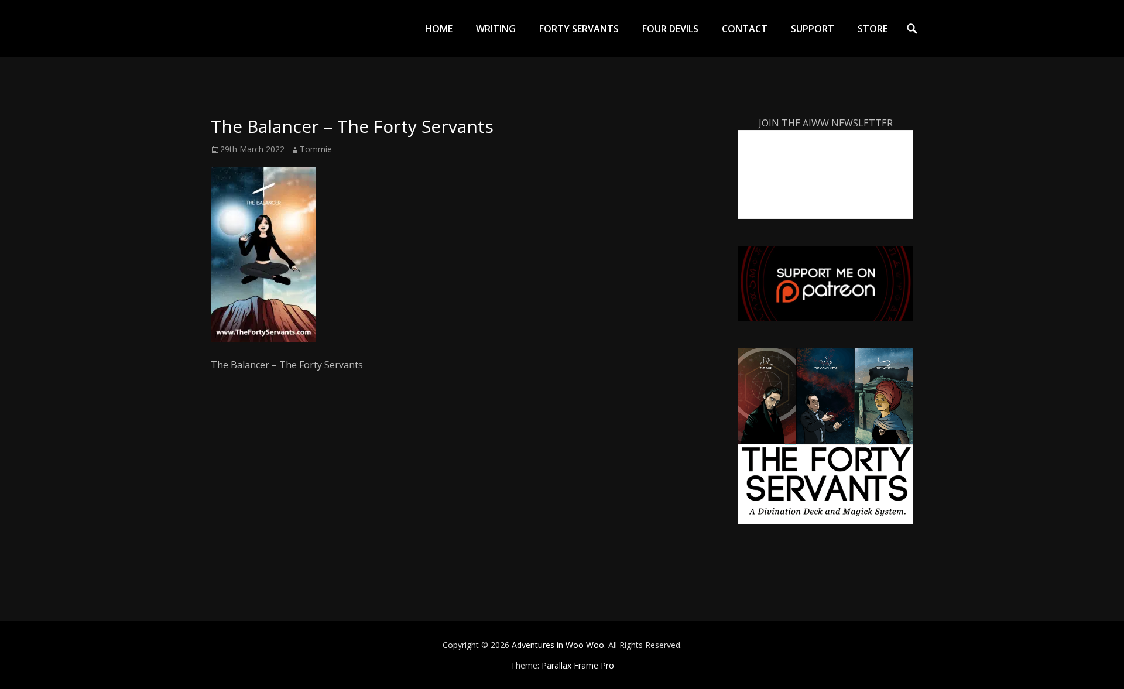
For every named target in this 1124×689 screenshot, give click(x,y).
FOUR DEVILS (670, 28)
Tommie (316, 149)
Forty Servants (579, 28)
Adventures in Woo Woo (558, 644)
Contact (744, 28)
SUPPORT (812, 28)
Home (439, 28)
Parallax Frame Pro (578, 665)
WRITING (496, 28)
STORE (872, 28)
